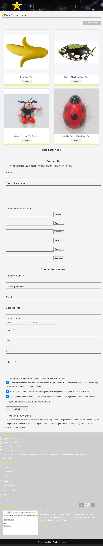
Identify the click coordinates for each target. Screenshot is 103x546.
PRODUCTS (8, 476)
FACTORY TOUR (10, 490)
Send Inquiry (92, 23)
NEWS (5, 481)
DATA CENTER (9, 486)
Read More (45, 525)
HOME (5, 467)
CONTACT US (9, 500)
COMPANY (7, 471)
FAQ (4, 495)
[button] (93, 505)
